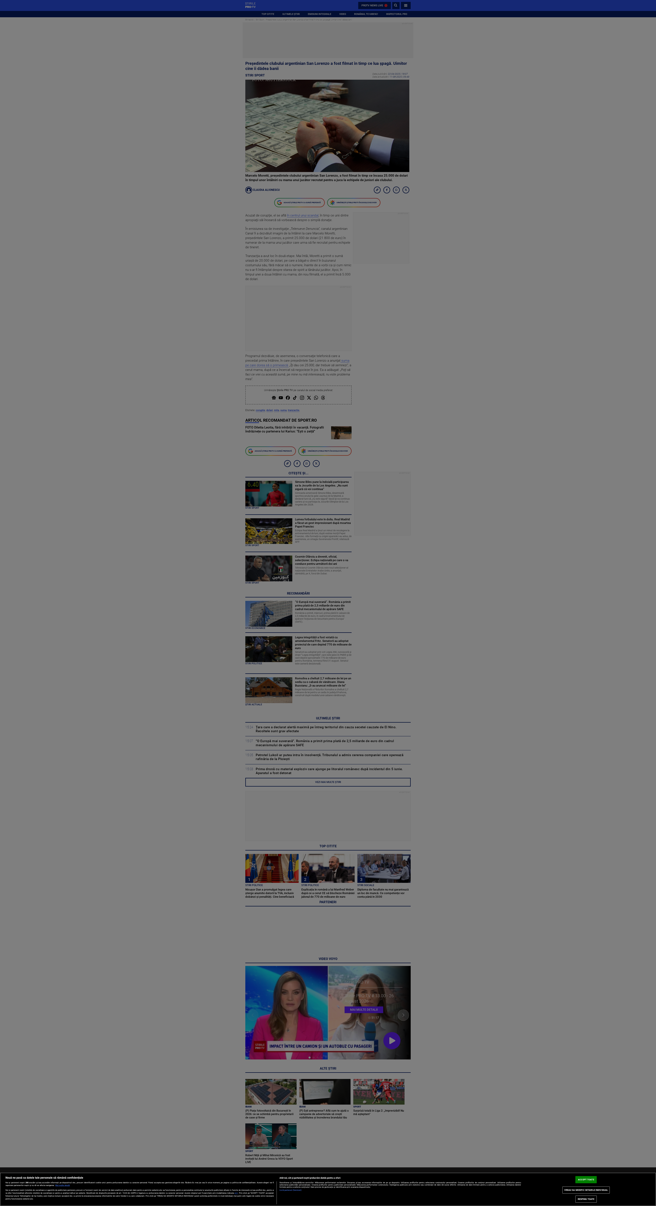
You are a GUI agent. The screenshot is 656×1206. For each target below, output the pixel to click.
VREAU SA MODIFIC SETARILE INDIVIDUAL (586, 1190)
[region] (328, 1189)
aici (236, 1193)
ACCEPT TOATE (586, 1179)
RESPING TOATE (586, 1199)
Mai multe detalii (62, 1185)
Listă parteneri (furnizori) (290, 1190)
